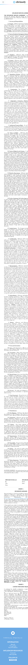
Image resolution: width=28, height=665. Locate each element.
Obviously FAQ (12, 654)
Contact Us (13, 653)
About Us (13, 644)
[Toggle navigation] (3, 2)
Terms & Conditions (12, 647)
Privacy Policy (13, 646)
